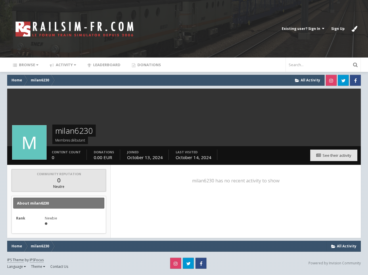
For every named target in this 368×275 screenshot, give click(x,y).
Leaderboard (106, 64)
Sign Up (338, 28)
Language (15, 266)
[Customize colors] (354, 29)
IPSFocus (37, 259)
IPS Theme (15, 259)
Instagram (331, 80)
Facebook (355, 80)
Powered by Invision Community (334, 263)
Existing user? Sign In (302, 28)
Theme (37, 266)
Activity (64, 64)
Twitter (343, 80)
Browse (26, 64)
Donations (149, 64)
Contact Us (59, 266)
